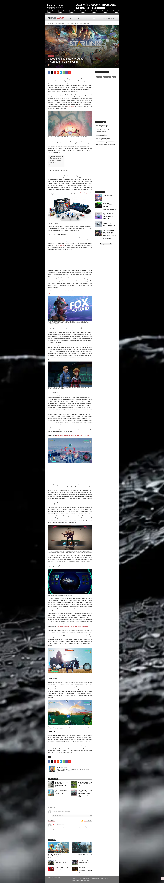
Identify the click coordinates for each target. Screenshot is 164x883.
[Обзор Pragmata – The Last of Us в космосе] (82, 847)
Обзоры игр (62, 23)
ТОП (52, 757)
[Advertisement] (70, 260)
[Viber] (66, 72)
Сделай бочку (53, 162)
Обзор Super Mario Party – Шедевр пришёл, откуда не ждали (72, 626)
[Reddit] (106, 77)
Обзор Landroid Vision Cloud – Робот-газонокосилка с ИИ (85, 783)
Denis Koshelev (62, 767)
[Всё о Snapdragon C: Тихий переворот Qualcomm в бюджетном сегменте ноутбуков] (98, 224)
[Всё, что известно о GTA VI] (98, 197)
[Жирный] (54, 816)
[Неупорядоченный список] (59, 816)
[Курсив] (55, 816)
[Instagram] (108, 77)
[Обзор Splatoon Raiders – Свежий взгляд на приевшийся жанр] (51, 793)
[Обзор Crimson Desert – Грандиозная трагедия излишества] (51, 862)
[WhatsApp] (64, 72)
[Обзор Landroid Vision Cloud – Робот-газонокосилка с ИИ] (74, 784)
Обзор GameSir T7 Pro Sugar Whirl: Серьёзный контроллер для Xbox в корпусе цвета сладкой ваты (85, 793)
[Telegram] (61, 72)
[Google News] (115, 77)
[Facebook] (49, 72)
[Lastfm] (57, 772)
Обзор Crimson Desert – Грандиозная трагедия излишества (61, 862)
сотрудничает (60, 245)
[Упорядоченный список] (57, 816)
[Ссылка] (63, 816)
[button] (86, 18)
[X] (52, 72)
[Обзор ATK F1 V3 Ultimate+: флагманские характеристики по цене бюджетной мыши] (51, 784)
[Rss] (97, 77)
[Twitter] (99, 77)
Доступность (52, 164)
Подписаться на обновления (102, 72)
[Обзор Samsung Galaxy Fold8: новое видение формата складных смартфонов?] (98, 215)
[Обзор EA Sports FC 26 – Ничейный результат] (75, 862)
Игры (56, 23)
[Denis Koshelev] (52, 769)
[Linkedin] (104, 77)
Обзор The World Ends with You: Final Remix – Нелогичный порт (73, 435)
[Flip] (69, 72)
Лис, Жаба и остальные (55, 160)
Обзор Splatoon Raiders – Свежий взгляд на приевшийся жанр (61, 792)
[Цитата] (61, 816)
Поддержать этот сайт (105, 244)
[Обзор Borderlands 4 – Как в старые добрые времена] (51, 869)
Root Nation (50, 23)
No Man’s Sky (70, 106)
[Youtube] (113, 77)
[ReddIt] (58, 72)
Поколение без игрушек (55, 158)
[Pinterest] (55, 72)
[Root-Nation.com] (56, 18)
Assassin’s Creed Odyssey (82, 193)
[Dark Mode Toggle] (162, 878)
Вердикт (51, 166)
